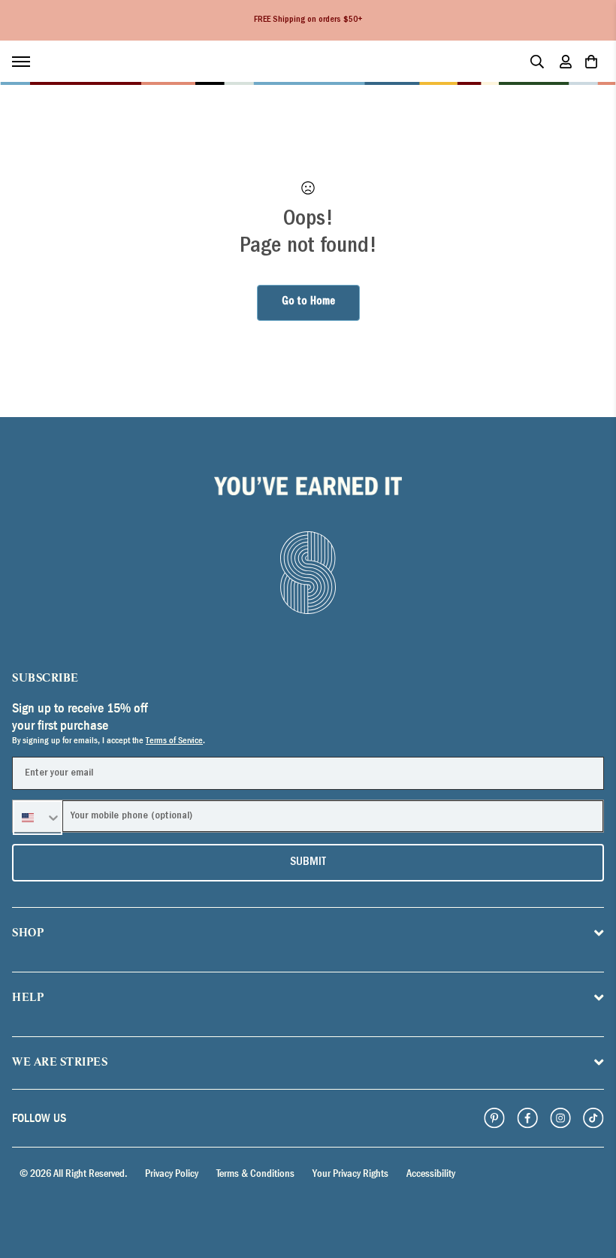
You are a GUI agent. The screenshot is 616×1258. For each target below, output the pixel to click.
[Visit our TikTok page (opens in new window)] (593, 1118)
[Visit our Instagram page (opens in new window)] (560, 1118)
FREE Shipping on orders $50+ (308, 20)
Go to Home (308, 302)
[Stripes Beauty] (101, 61)
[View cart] (591, 62)
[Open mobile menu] (28, 61)
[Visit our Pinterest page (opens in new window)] (494, 1118)
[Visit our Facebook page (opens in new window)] (527, 1118)
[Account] (565, 61)
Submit (308, 863)
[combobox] (37, 817)
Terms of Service (174, 740)
